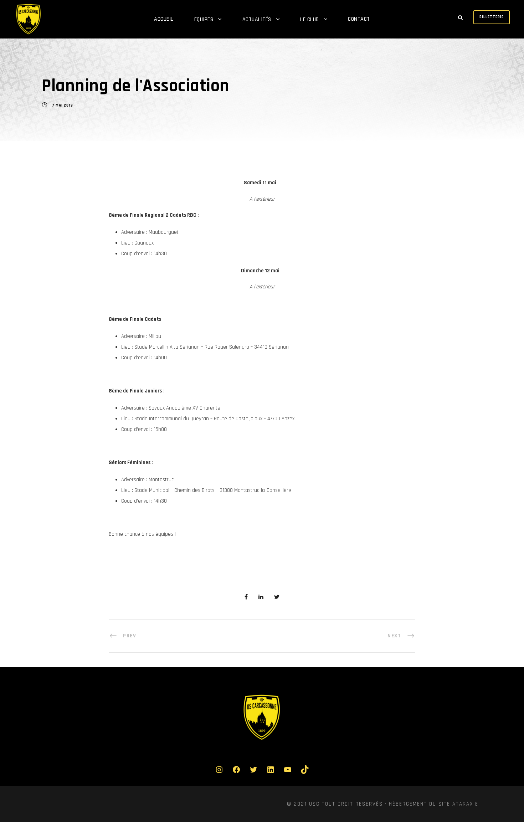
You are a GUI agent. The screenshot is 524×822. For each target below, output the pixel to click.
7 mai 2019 (62, 105)
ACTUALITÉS (256, 19)
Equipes (204, 19)
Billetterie (491, 17)
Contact (359, 19)
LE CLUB (309, 19)
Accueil (164, 19)
